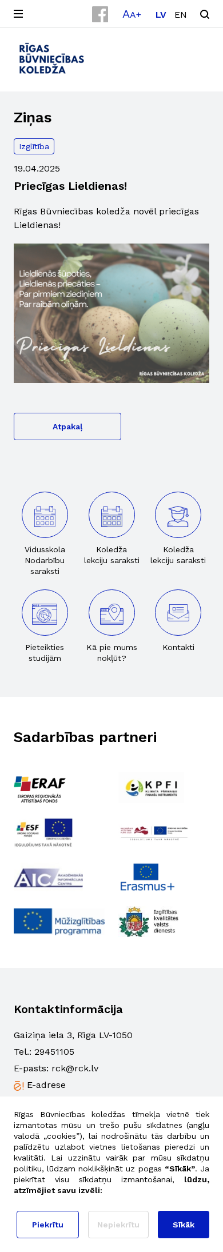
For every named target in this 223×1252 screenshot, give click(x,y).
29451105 (54, 1051)
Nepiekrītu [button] (118, 1224)
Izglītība (34, 146)
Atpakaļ (67, 426)
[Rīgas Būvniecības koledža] (52, 58)
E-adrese (46, 1084)
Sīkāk (183, 1224)
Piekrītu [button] (47, 1224)
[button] (131, 13)
